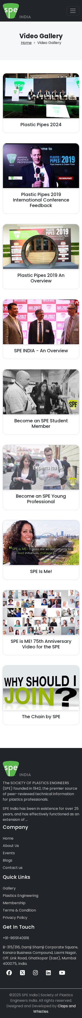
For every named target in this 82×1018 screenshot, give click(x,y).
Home (26, 42)
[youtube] (62, 972)
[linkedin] (48, 972)
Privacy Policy (15, 917)
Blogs (7, 860)
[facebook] (9, 972)
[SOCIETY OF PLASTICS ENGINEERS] (17, 11)
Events (9, 853)
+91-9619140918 (16, 938)
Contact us (13, 867)
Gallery (9, 888)
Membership (14, 903)
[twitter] (22, 972)
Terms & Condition (19, 910)
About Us (11, 845)
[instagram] (35, 972)
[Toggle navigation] (73, 10)
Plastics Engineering (20, 895)
